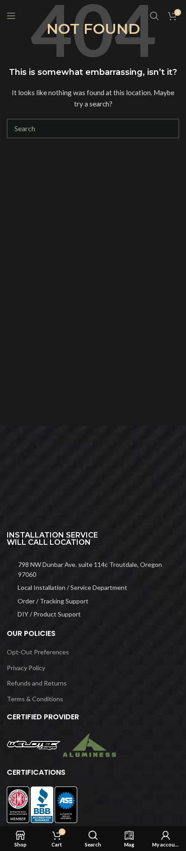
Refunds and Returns (37, 683)
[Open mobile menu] (11, 16)
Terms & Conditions (35, 699)
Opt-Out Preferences (38, 652)
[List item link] (93, 570)
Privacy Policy (26, 668)
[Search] (154, 16)
